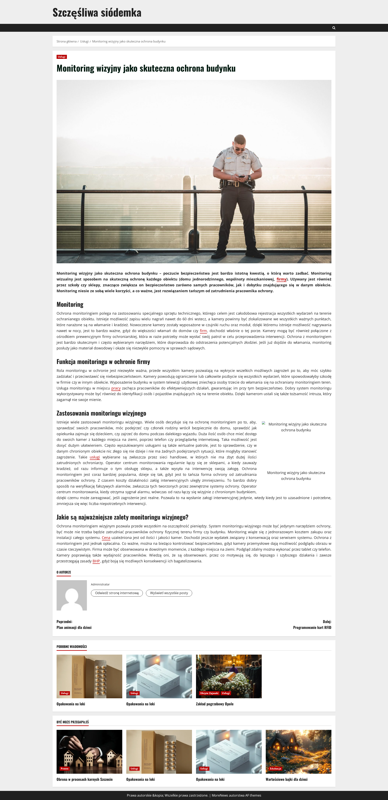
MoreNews (220, 795)
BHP (96, 561)
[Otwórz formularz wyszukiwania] (333, 28)
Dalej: (312, 624)
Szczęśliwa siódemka (97, 12)
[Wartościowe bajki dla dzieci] (298, 752)
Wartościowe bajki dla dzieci (287, 779)
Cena (106, 537)
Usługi (62, 56)
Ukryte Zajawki (209, 693)
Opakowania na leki (71, 703)
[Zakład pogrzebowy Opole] (229, 676)
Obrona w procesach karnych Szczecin (85, 779)
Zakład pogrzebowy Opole (214, 703)
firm (203, 330)
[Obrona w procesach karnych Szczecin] (89, 752)
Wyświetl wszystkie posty (169, 593)
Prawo (65, 768)
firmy (281, 279)
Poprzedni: (74, 624)
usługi (95, 457)
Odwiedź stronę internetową (117, 593)
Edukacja (275, 768)
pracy (116, 388)
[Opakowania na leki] (89, 676)
